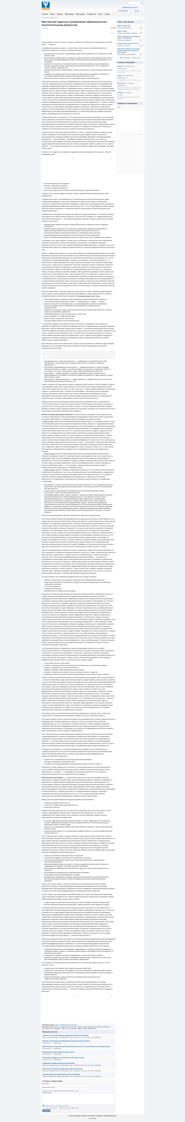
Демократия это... (122, 77)
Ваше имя (46, 1083)
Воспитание (73, 1025)
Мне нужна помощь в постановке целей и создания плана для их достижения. (128, 50)
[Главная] (46, 6)
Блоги (100, 14)
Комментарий (47, 1092)
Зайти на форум (125, 57)
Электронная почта (48, 1087)
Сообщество (91, 14)
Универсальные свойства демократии (128, 80)
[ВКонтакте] (112, 28)
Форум (107, 14)
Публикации (69, 14)
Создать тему (135, 57)
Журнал (60, 14)
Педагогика (53, 17)
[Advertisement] (78, 36)
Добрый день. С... (122, 85)
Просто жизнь (122, 31)
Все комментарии (52, 1108)
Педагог (57, 1025)
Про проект (91, 1115)
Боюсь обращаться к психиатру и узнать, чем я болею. (129, 37)
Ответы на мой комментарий (70, 1108)
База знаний (80, 14)
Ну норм (119, 94)
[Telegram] (114, 28)
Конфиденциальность (110, 1115)
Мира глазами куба (123, 25)
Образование (64, 1025)
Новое (52, 14)
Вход (136, 10)
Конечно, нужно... (122, 68)
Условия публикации (74, 1115)
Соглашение (99, 1115)
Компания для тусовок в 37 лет (128, 43)
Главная (45, 14)
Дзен (118, 107)
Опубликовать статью (129, 7)
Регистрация (123, 10)
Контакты (84, 1115)
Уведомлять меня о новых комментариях (57, 1106)
